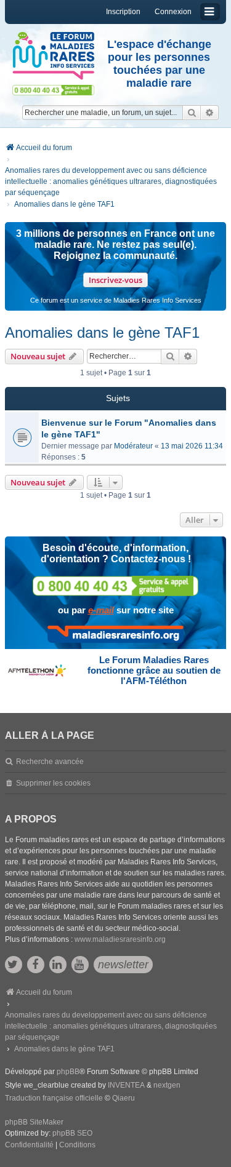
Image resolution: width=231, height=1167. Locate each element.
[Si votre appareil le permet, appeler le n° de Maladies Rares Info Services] (116, 586)
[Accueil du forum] (53, 56)
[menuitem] (29, 1145)
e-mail (101, 610)
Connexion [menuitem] (173, 11)
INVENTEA (126, 1085)
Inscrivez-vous (115, 279)
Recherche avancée (50, 761)
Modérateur (133, 446)
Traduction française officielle (54, 1098)
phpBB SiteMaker (34, 1122)
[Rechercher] (191, 112)
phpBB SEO (72, 1133)
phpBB (68, 1071)
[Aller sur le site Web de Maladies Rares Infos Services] (115, 634)
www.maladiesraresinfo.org (120, 939)
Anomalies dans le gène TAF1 (102, 332)
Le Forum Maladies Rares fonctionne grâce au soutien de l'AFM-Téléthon (154, 670)
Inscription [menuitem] (123, 11)
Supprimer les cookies (53, 783)
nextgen (166, 1085)
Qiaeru (123, 1098)
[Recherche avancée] (210, 112)
